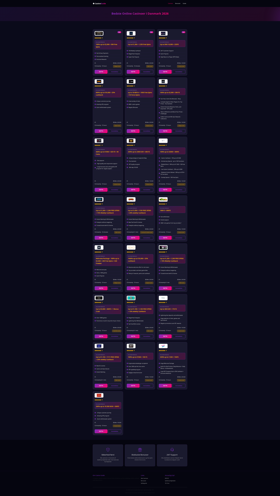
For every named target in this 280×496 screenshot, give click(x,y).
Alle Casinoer (144, 478)
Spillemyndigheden (170, 481)
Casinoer (170, 3)
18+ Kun (167, 483)
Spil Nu (101, 71)
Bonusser (177, 3)
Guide (184, 3)
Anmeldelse (114, 72)
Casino (100, 3)
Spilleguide (144, 483)
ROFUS (167, 478)
